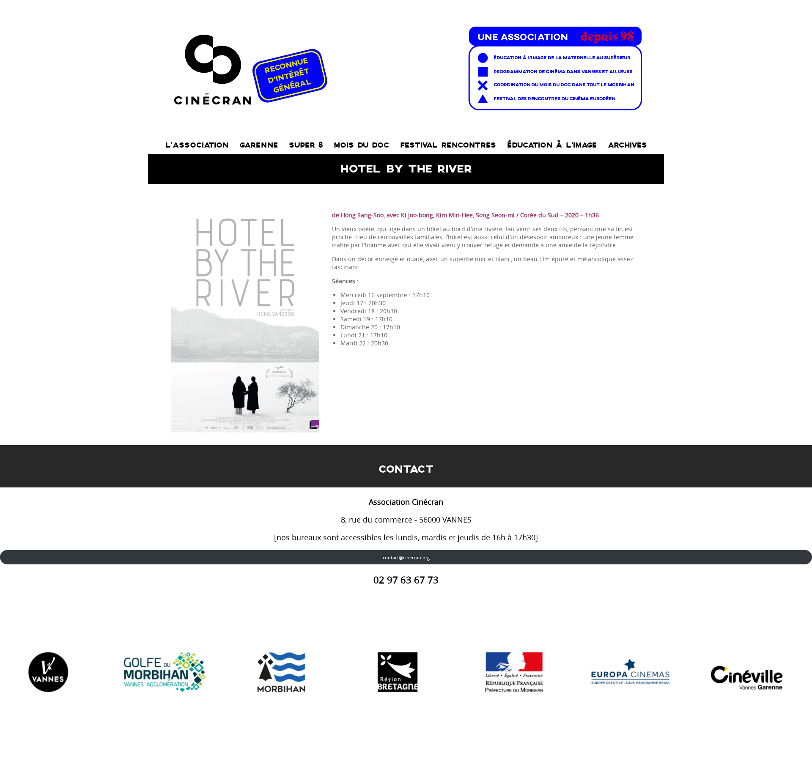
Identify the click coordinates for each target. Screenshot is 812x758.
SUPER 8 (306, 145)
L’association (196, 145)
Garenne (258, 145)
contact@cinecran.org (406, 557)
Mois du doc (361, 145)
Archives (627, 145)
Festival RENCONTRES (448, 145)
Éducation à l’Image (552, 145)
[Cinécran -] (406, 66)
